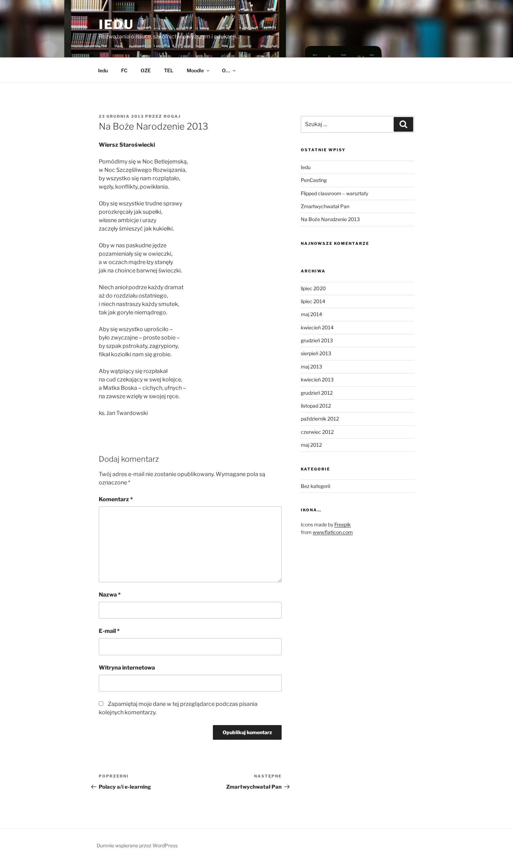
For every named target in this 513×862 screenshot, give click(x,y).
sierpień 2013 (316, 353)
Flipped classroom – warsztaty (334, 193)
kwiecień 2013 (317, 379)
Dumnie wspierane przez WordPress (137, 845)
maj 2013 (311, 367)
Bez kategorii (315, 486)
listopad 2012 (316, 406)
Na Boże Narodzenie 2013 (330, 219)
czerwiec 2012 (317, 432)
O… (226, 70)
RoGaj (172, 116)
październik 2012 (320, 419)
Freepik (342, 524)
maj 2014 (311, 314)
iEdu (116, 24)
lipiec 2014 (313, 301)
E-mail (109, 631)
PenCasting (314, 180)
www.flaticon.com (333, 532)
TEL (168, 70)
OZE (146, 70)
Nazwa (110, 594)
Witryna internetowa (127, 667)
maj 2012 (311, 445)
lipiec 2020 (313, 288)
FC (124, 70)
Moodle (195, 70)
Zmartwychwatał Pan (325, 206)
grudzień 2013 (317, 340)
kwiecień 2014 (317, 327)
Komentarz (116, 499)
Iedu (103, 70)
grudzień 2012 (317, 393)
